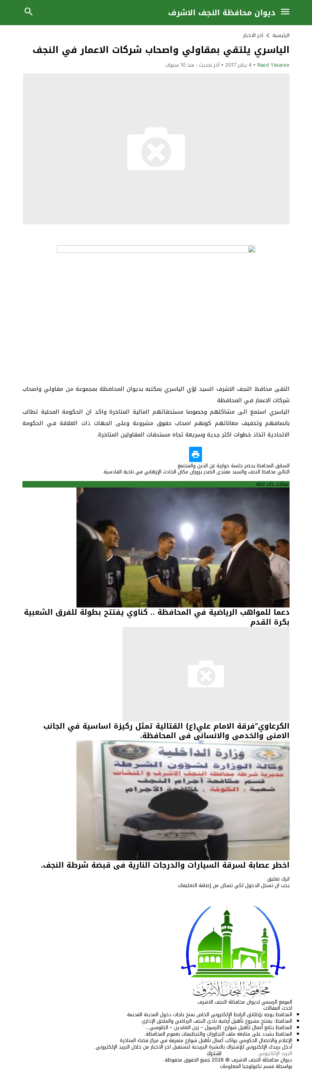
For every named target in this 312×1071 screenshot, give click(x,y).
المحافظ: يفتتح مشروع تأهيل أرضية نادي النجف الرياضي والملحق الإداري (217, 1021)
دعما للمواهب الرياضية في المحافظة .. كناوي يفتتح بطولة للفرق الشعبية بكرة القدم (157, 617)
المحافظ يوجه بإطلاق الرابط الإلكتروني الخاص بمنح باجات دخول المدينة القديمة (209, 1014)
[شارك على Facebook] (282, 454)
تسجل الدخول (259, 885)
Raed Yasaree (273, 65)
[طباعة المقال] (195, 454)
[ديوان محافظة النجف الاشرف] (156, 950)
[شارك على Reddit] (224, 454)
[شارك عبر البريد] (253, 454)
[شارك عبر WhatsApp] (239, 454)
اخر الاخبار (253, 35)
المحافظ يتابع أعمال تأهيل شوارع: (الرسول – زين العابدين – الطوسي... (218, 1027)
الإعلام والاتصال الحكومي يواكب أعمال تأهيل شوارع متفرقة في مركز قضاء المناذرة (206, 1040)
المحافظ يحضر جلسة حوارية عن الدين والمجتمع (234, 465)
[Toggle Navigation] (286, 12)
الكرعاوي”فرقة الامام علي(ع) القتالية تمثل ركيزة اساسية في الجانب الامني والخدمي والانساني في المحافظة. (166, 731)
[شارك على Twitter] (267, 454)
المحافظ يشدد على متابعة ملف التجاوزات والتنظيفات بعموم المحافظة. (218, 1034)
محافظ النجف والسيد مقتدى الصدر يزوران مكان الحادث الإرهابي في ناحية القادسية (196, 471)
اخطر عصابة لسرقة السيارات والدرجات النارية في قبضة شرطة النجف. (165, 865)
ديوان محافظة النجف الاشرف (221, 12)
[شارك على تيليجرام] (210, 454)
